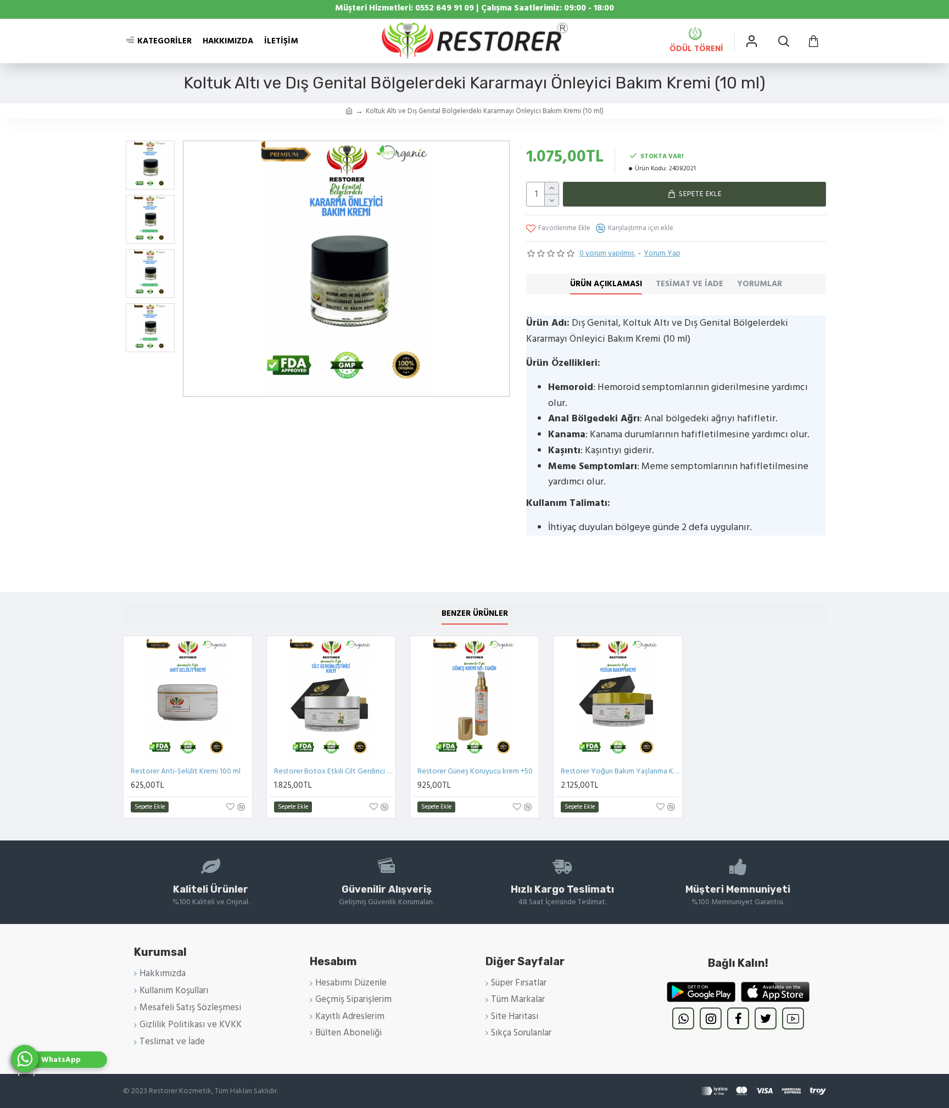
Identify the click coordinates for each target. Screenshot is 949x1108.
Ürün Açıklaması (606, 283)
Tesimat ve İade (689, 283)
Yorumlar (759, 283)
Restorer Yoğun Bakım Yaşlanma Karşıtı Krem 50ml (620, 771)
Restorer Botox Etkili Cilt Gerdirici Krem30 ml (333, 771)
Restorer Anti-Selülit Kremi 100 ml (186, 771)
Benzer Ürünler (475, 613)
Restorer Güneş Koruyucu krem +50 (475, 771)
